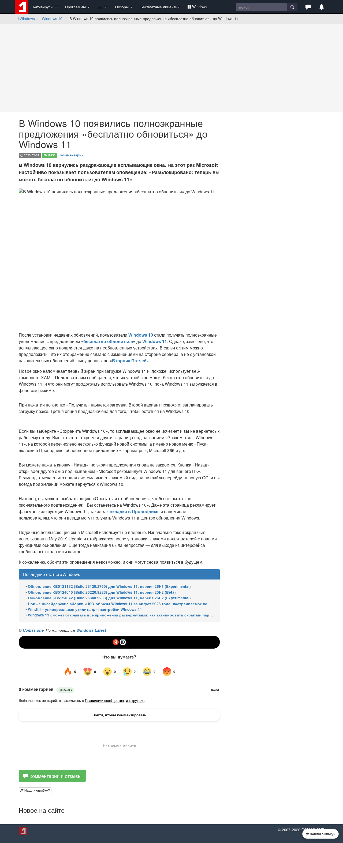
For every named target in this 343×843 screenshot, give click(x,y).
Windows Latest (91, 630)
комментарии (72, 154)
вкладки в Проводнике (134, 511)
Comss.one (33, 630)
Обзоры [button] (122, 6)
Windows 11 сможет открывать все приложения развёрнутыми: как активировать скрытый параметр (124, 615)
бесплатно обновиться (108, 341)
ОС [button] (101, 6)
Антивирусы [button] (43, 6)
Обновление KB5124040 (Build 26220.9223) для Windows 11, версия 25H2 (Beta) (102, 592)
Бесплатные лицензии (160, 6)
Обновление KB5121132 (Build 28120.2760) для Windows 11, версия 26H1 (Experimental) (109, 586)
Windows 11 (154, 341)
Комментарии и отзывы (54, 775)
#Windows (26, 18)
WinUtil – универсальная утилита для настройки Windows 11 (85, 609)
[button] (308, 6)
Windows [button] (199, 6)
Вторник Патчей (129, 360)
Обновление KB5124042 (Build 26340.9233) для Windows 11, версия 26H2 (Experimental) (109, 597)
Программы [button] (76, 6)
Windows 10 (52, 18)
